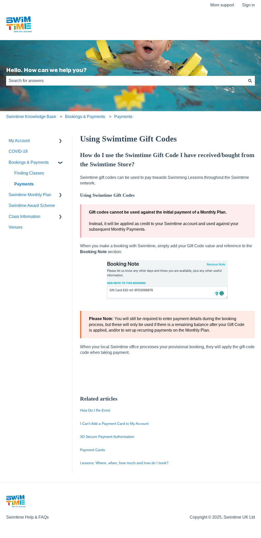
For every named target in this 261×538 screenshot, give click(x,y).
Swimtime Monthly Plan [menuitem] (30, 195)
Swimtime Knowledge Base (31, 116)
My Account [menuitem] (19, 140)
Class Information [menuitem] (24, 216)
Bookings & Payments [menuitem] (29, 162)
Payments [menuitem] (24, 184)
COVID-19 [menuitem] (18, 151)
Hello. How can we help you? (46, 70)
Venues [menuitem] (15, 227)
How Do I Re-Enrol (95, 410)
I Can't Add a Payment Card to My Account (114, 424)
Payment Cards (92, 450)
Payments (123, 116)
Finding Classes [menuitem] (29, 173)
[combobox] (125, 81)
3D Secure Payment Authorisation (107, 437)
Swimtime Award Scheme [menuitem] (32, 205)
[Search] (250, 81)
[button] (60, 141)
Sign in (248, 5)
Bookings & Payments (85, 116)
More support (222, 5)
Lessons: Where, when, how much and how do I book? (124, 463)
